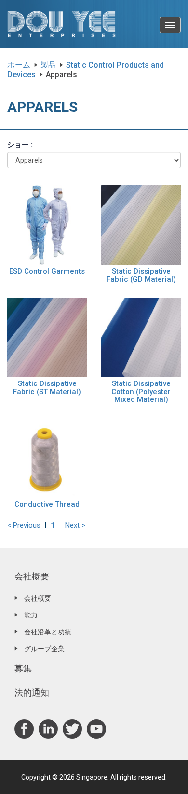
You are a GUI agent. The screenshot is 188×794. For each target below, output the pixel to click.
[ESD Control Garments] (47, 224)
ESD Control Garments (47, 271)
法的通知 (31, 692)
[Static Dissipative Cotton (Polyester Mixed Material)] (141, 336)
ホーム (18, 64)
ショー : (20, 144)
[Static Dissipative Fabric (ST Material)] (47, 336)
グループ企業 (44, 649)
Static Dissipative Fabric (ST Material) (47, 387)
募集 (23, 668)
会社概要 (31, 576)
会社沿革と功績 (47, 632)
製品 (48, 64)
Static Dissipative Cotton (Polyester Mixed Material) (141, 391)
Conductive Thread (47, 504)
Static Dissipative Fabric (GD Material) (141, 275)
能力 (31, 615)
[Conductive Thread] (47, 457)
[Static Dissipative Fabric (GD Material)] (141, 224)
